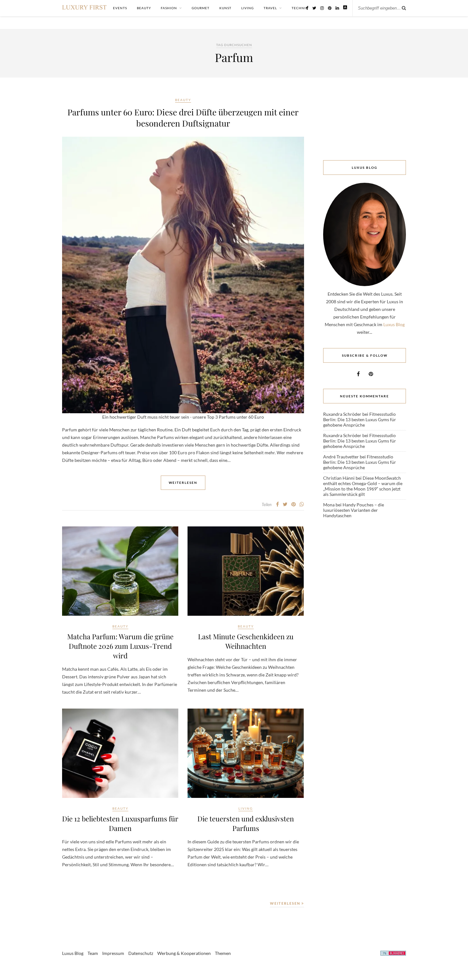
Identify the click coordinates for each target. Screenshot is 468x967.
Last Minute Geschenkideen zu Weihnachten (246, 641)
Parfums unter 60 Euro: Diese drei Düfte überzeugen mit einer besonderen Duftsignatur (183, 117)
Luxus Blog (394, 324)
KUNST (225, 8)
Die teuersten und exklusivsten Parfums (245, 823)
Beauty (183, 100)
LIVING (247, 8)
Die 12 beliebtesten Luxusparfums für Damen (120, 823)
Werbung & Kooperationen (184, 953)
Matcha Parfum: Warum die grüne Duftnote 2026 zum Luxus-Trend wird (120, 646)
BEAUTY (144, 8)
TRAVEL (270, 8)
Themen (223, 953)
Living (245, 808)
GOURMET (200, 8)
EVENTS (120, 8)
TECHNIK (300, 8)
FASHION (169, 8)
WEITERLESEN (285, 903)
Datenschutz (140, 953)
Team (93, 953)
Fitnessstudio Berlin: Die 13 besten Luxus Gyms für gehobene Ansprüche (359, 419)
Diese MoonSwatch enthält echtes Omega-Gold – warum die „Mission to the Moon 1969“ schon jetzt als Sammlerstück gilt (362, 486)
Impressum (113, 953)
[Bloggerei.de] (393, 954)
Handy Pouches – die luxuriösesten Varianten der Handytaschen (353, 510)
